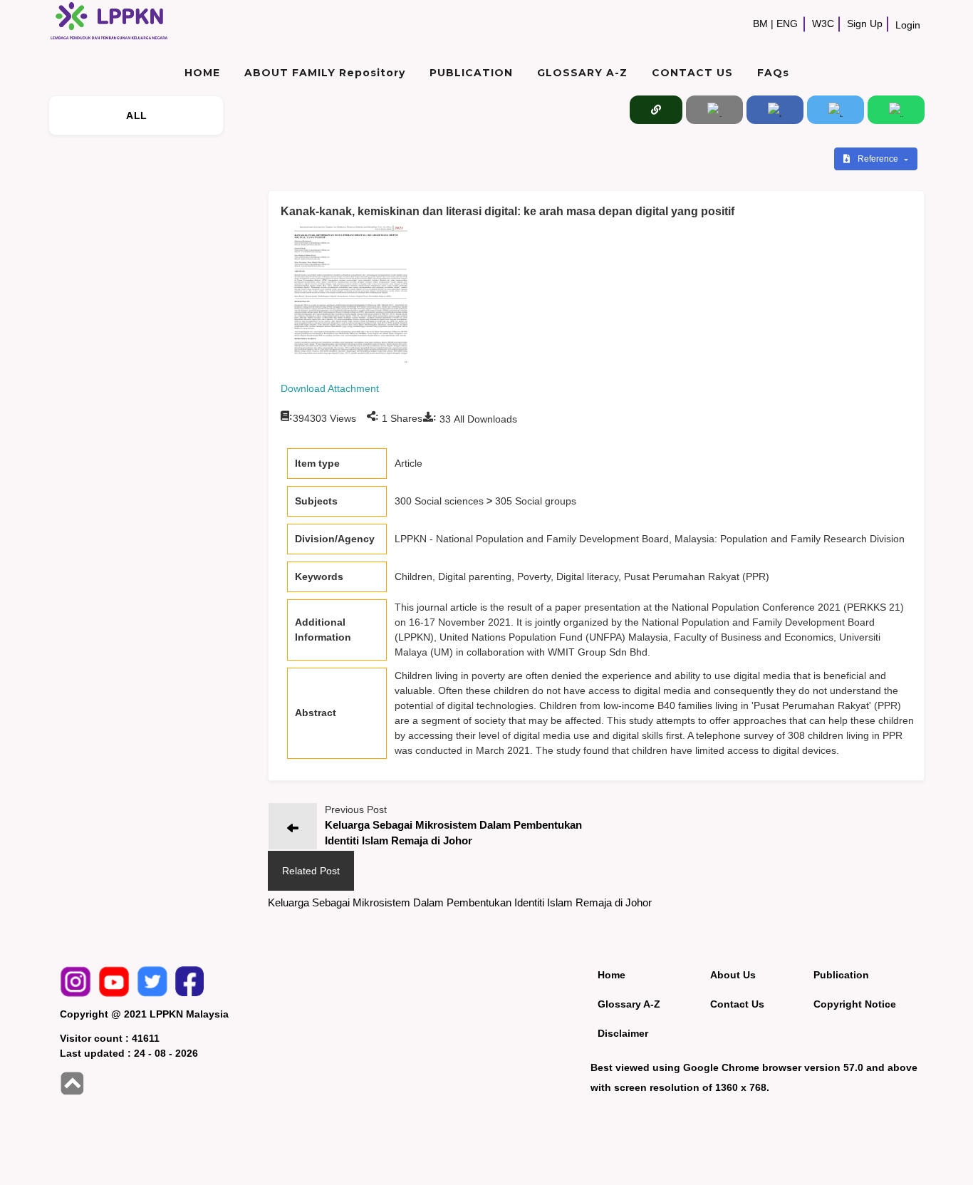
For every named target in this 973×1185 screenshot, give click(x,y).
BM (760, 23)
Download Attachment (330, 388)
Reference (879, 159)
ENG (787, 23)
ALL (136, 115)
